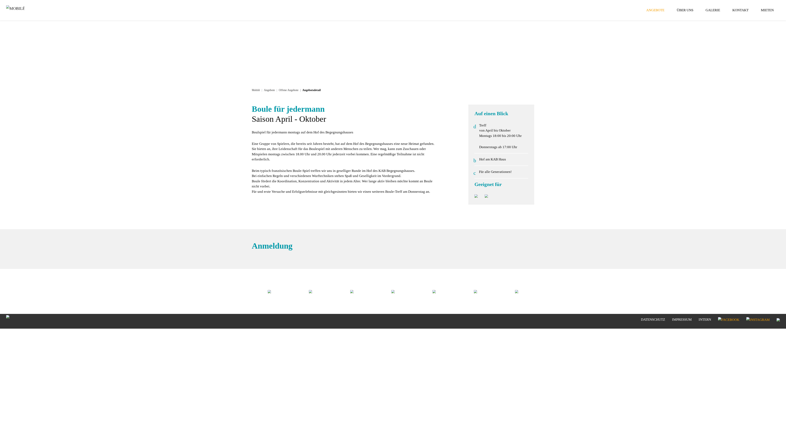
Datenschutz (653, 319)
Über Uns (685, 10)
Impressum (682, 319)
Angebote (655, 10)
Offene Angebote (288, 90)
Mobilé (256, 90)
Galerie (713, 10)
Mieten (767, 10)
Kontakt (740, 10)
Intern (705, 319)
